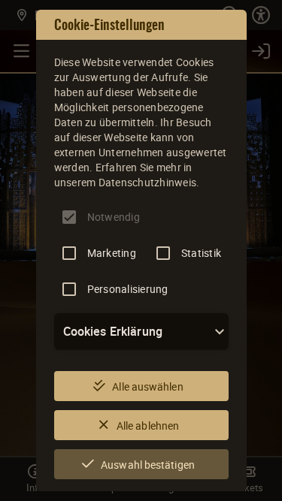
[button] (141, 331)
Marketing (111, 253)
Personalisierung (127, 289)
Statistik (201, 253)
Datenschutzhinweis (148, 182)
